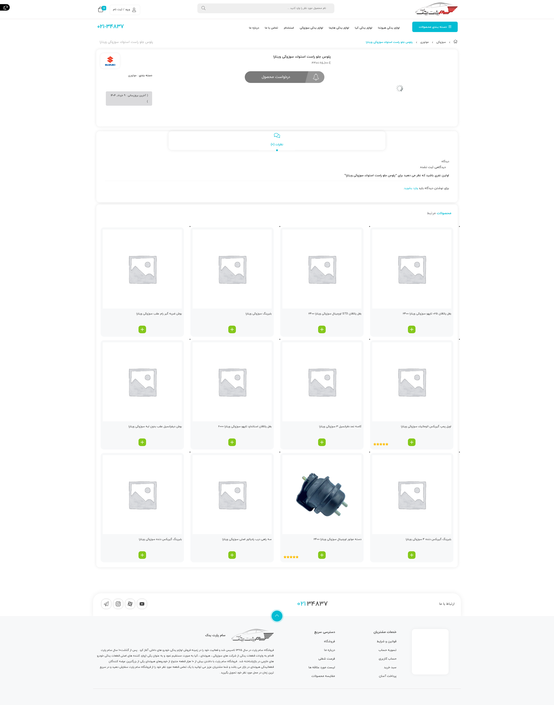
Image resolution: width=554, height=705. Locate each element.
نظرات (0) (277, 144)
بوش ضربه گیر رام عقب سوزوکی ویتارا (159, 314)
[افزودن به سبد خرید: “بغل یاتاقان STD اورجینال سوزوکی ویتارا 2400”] (322, 329)
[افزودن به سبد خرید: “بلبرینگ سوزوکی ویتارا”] (232, 329)
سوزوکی (441, 42)
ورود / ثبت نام (121, 9)
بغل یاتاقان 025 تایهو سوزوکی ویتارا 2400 (427, 314)
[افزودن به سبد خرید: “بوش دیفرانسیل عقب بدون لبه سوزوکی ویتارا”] (142, 442)
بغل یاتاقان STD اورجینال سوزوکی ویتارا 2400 (334, 314)
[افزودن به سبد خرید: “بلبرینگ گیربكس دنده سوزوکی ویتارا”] (142, 555)
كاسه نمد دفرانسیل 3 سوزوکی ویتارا (340, 426)
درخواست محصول (276, 77)
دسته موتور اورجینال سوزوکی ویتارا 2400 (337, 539)
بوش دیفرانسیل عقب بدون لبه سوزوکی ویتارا (155, 426)
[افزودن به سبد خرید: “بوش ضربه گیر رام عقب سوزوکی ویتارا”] (142, 329)
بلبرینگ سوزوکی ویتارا (259, 314)
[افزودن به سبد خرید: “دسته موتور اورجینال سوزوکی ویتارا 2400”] (322, 555)
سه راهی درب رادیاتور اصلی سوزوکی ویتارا (247, 539)
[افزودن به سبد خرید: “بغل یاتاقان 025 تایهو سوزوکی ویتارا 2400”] (412, 329)
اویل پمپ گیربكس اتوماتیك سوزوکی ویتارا (426, 426)
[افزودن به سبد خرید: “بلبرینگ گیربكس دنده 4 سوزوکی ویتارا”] (412, 555)
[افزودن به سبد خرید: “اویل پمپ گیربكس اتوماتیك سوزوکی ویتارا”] (412, 442)
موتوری (424, 42)
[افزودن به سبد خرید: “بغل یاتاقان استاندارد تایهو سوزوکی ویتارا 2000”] (232, 442)
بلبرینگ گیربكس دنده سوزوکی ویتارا (160, 539)
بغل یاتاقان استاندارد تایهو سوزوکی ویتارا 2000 (245, 426)
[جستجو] (203, 8)
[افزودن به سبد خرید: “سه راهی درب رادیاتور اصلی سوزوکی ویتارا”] (232, 555)
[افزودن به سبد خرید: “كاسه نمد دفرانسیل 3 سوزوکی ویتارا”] (322, 442)
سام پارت (257, 650)
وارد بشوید (411, 188)
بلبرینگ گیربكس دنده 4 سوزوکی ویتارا (428, 539)
